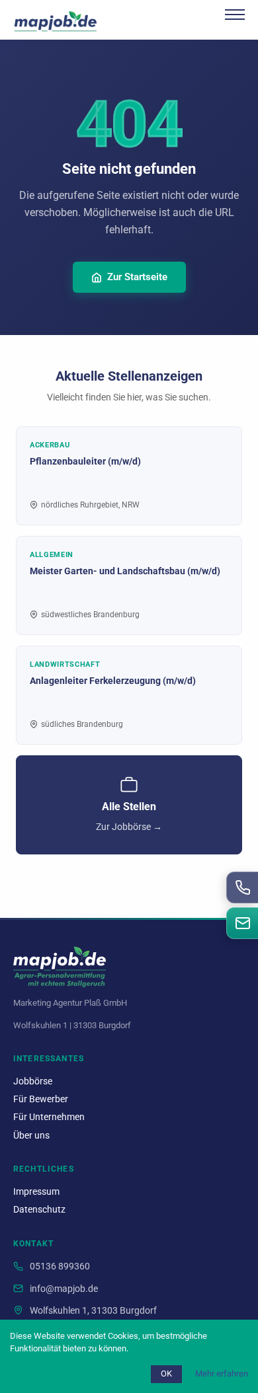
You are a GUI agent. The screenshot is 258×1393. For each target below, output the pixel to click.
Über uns (31, 1135)
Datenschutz (39, 1209)
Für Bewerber (40, 1099)
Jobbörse (32, 1081)
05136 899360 (60, 1266)
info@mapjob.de (64, 1289)
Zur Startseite (137, 277)
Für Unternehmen (49, 1117)
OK (166, 1373)
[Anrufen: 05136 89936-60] (242, 887)
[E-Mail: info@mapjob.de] (242, 923)
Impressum (36, 1191)
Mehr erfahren (221, 1373)
